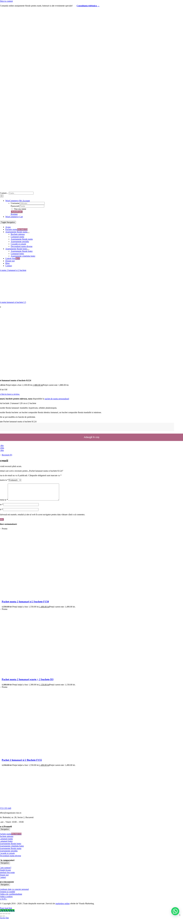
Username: (15, 203)
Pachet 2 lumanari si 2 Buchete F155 (22, 760)
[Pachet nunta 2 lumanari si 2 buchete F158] (35, 596)
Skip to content (6, 1)
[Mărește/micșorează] (1, 913)
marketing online (62, 903)
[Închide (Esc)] (9, 913)
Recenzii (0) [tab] (7, 455)
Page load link (6, 908)
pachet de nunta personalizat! (57, 399)
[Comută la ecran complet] (4, 913)
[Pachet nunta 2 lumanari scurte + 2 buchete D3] (34, 674)
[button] (175, 911)
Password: (15, 206)
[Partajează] (6, 913)
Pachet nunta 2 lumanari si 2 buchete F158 (25, 601)
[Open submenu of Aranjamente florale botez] (28, 249)
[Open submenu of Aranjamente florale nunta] (28, 232)
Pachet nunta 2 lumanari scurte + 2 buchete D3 (27, 679)
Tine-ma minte (19, 209)
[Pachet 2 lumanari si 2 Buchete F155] (35, 755)
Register (14, 214)
